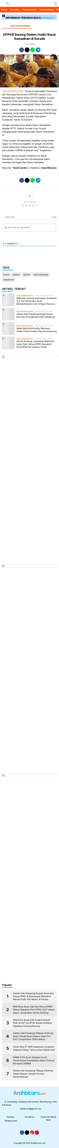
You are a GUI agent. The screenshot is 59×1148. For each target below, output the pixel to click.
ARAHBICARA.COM (12, 91)
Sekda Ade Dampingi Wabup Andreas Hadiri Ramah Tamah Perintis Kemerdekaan (33, 1073)
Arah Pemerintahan (20, 25)
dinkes (16, 274)
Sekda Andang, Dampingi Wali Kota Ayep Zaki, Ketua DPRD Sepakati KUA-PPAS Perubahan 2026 (35, 344)
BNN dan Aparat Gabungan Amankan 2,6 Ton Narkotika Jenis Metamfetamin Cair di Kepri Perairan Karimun (36, 301)
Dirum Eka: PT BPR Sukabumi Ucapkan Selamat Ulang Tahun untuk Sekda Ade (34, 1048)
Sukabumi (8, 279)
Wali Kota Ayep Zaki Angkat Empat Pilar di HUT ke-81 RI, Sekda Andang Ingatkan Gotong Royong (32, 1022)
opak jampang (40, 274)
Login (54, 217)
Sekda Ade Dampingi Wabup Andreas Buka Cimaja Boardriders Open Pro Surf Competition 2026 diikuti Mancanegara (33, 1036)
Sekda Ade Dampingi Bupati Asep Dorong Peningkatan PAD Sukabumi (35, 315)
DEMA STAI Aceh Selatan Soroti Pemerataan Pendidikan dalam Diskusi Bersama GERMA (33, 1060)
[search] (3, 3)
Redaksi (31, 44)
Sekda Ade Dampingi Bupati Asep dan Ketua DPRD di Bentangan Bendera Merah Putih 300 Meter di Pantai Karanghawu (33, 996)
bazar (6, 274)
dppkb (26, 274)
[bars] (54, 3)
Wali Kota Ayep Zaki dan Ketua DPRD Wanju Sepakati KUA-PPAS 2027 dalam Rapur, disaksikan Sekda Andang (34, 1009)
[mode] (7, 3)
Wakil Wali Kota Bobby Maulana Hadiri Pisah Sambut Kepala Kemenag (36, 330)
